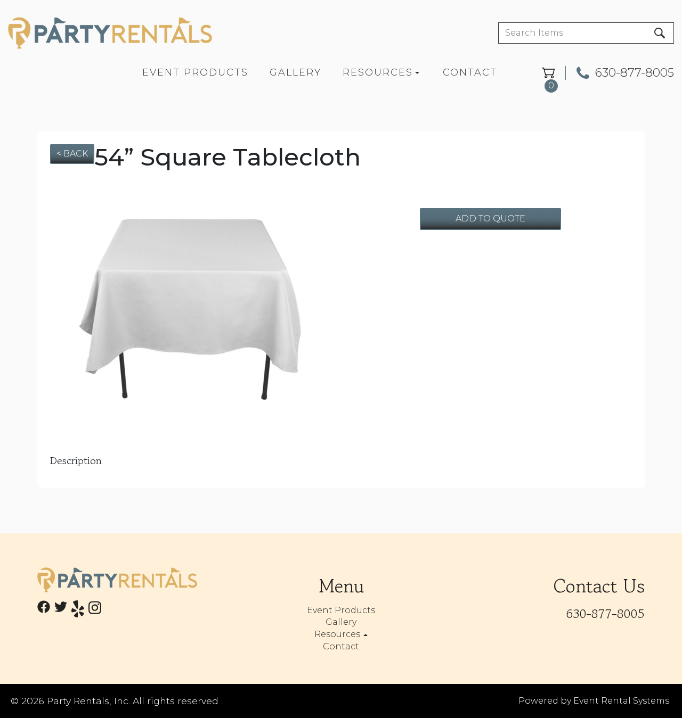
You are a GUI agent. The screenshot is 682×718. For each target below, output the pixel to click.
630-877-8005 (634, 73)
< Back (72, 153)
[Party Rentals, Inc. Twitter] (60, 610)
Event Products (195, 72)
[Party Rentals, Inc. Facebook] (43, 610)
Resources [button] (338, 634)
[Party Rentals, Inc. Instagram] (94, 610)
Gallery (295, 72)
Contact (470, 72)
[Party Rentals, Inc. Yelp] (77, 610)
